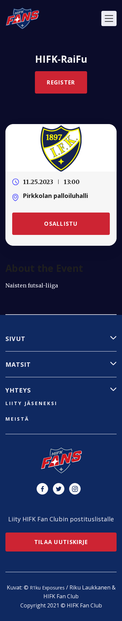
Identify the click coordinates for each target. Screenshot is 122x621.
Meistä (17, 419)
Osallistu (61, 223)
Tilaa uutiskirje (61, 542)
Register (61, 82)
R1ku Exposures (47, 587)
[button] (109, 18)
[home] (22, 18)
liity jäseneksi (31, 403)
